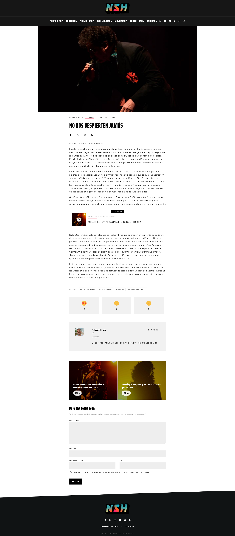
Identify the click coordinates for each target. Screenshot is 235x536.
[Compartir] (70, 135)
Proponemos (56, 21)
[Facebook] (105, 520)
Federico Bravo (76, 117)
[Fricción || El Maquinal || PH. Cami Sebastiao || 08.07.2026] (142, 380)
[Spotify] (170, 21)
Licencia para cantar (137, 289)
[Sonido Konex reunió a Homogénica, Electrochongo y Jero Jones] (93, 380)
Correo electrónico (76, 460)
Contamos (71, 21)
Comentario (74, 420)
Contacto (130, 526)
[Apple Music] (174, 21)
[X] (110, 520)
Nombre (73, 448)
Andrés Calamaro (88, 289)
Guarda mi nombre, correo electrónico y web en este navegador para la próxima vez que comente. (111, 472)
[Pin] (85, 135)
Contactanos (137, 21)
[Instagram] (160, 21)
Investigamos (104, 21)
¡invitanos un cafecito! (112, 526)
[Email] (92, 135)
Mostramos (121, 21)
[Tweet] (78, 135)
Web (121, 460)
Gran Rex (120, 289)
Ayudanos (152, 21)
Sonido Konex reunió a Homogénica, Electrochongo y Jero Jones (114, 221)
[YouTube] (165, 21)
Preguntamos (87, 21)
